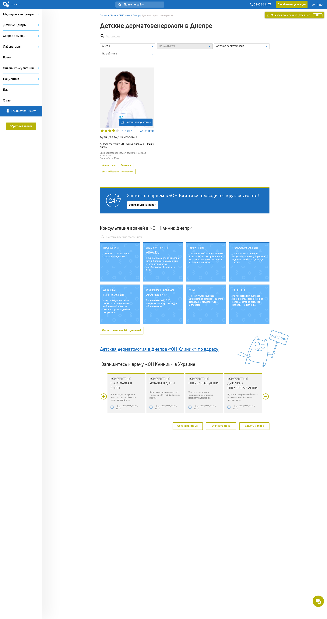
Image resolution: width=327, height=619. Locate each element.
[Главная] (11, 5)
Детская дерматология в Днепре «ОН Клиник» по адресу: (159, 349)
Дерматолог (109, 165)
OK (317, 15)
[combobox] (241, 46)
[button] (139, 5)
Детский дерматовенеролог (118, 171)
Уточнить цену (221, 426)
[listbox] (127, 46)
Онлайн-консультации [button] (292, 4)
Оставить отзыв (187, 426)
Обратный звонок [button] (21, 126)
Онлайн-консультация (138, 122)
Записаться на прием (142, 205)
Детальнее (304, 15)
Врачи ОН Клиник (120, 15)
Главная (104, 15)
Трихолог (126, 165)
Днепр (136, 15)
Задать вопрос (254, 426)
